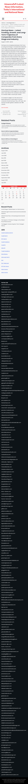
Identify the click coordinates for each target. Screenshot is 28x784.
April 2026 (3, 160)
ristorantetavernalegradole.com (9, 459)
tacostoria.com (5, 444)
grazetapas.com (5, 558)
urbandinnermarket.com (7, 501)
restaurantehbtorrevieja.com (8, 728)
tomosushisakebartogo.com (8, 755)
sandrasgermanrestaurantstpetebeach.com (12, 390)
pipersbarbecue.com (6, 481)
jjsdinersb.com (5, 696)
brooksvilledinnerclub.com (7, 427)
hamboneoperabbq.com (7, 762)
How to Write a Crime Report (9, 139)
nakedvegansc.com (6, 772)
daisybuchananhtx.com (7, 417)
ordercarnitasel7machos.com (8, 343)
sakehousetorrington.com (7, 380)
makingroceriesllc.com (7, 393)
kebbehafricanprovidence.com (9, 319)
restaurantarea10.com (7, 358)
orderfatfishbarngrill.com (7, 634)
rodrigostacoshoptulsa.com (8, 604)
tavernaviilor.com (5, 582)
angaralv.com (4, 348)
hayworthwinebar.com (7, 661)
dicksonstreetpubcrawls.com (8, 457)
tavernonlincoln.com (6, 693)
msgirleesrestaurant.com (7, 531)
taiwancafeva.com (6, 311)
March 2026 (4, 163)
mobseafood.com (6, 454)
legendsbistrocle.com (6, 523)
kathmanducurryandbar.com (8, 590)
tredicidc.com (4, 373)
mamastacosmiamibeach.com (9, 548)
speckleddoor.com (6, 324)
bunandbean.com (5, 356)
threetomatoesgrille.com (7, 595)
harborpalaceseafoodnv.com (8, 452)
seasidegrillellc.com (6, 654)
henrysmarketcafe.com (7, 368)
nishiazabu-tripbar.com (7, 462)
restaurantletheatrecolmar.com (9, 371)
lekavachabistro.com (6, 489)
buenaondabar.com (6, 464)
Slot (2, 260)
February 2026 (4, 165)
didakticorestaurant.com (7, 723)
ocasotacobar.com (6, 437)
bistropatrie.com (5, 420)
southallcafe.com (5, 602)
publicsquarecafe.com (7, 587)
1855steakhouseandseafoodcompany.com (12, 600)
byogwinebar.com (5, 484)
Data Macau (4, 254)
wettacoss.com (5, 442)
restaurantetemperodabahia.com (10, 560)
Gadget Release (6, 123)
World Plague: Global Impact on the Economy (12, 209)
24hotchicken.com (6, 289)
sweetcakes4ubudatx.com (8, 526)
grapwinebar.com (5, 486)
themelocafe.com (6, 737)
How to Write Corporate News (9, 131)
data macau (4, 269)
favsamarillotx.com (6, 676)
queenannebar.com (6, 641)
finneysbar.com (5, 543)
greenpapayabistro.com (7, 577)
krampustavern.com (6, 686)
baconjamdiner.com (6, 664)
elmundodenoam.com (7, 284)
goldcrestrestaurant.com (7, 720)
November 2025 (5, 172)
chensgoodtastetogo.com (8, 649)
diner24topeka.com (6, 575)
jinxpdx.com (4, 341)
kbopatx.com (4, 398)
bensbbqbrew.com (6, 765)
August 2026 (4, 150)
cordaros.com (4, 353)
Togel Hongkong (5, 251)
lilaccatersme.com (6, 321)
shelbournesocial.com (6, 331)
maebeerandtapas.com (7, 614)
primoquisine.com (5, 400)
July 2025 (3, 182)
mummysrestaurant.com (7, 622)
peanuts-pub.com (6, 518)
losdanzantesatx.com (6, 447)
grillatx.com (4, 508)
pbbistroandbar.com (6, 511)
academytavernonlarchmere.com (10, 651)
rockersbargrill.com (6, 538)
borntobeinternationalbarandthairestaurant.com (13, 730)
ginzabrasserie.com (6, 545)
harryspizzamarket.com (7, 750)
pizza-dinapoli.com (6, 334)
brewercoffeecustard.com (8, 329)
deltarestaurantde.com (7, 715)
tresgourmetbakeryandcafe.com (9, 568)
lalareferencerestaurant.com (8, 710)
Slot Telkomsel (5, 263)
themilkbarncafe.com (6, 540)
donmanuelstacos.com (7, 592)
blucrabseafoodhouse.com (8, 533)
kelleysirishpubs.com (6, 683)
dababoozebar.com (6, 688)
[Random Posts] (24, 19)
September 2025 (5, 177)
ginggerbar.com (5, 570)
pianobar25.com (5, 449)
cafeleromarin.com (6, 536)
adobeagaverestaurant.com (8, 698)
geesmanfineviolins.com (7, 309)
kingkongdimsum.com (6, 597)
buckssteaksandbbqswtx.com (9, 617)
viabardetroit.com (6, 435)
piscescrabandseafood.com (8, 681)
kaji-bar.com (4, 607)
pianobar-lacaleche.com (7, 410)
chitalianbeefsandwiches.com (9, 580)
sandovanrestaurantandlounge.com (10, 725)
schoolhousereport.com (7, 412)
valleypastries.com (6, 361)
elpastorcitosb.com (6, 302)
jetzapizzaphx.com (6, 745)
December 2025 (5, 170)
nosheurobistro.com (6, 299)
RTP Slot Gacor (5, 266)
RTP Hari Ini (4, 239)
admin (11, 42)
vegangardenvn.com (6, 767)
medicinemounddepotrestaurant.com (11, 708)
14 (16, 194)
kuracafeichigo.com (6, 733)
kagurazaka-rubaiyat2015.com (9, 292)
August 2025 (4, 180)
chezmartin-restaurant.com (8, 407)
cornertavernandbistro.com (8, 671)
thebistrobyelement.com (7, 439)
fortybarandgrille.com (6, 336)
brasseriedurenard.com (7, 363)
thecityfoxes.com (5, 403)
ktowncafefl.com (5, 528)
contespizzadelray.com (7, 338)
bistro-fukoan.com (6, 491)
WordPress (21, 782)
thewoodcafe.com (6, 304)
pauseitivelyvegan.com (7, 769)
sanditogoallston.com (7, 294)
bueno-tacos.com (6, 646)
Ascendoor (10, 782)
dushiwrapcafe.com (6, 476)
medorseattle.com (6, 494)
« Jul (2, 203)
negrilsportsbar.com (6, 474)
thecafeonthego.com (6, 479)
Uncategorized (4, 107)
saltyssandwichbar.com (7, 513)
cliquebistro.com (5, 425)
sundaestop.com (5, 314)
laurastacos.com (5, 585)
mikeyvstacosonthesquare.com (9, 415)
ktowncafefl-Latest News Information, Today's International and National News (14, 8)
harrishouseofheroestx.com (8, 430)
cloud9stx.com (5, 553)
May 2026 (3, 158)
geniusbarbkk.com (6, 632)
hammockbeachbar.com (7, 521)
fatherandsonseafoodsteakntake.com (11, 422)
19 (9, 196)
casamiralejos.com (6, 395)
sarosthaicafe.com (6, 659)
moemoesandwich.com (7, 691)
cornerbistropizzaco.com (7, 471)
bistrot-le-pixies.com (6, 555)
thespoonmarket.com (7, 385)
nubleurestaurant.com (7, 701)
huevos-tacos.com (6, 499)
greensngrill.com (5, 378)
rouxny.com (4, 366)
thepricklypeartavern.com (7, 619)
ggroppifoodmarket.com (7, 383)
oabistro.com (4, 516)
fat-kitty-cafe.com (6, 735)
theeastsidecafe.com (7, 624)
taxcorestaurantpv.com (7, 678)
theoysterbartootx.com (7, 609)
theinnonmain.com (6, 306)
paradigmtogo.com (6, 503)
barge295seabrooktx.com (7, 636)
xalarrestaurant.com (6, 705)
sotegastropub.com (6, 565)
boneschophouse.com (7, 405)
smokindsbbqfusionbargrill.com (9, 639)
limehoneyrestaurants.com (8, 718)
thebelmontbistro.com (7, 469)
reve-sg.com (4, 346)
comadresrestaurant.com (8, 713)
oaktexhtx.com (5, 627)
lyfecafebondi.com (6, 432)
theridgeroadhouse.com (7, 297)
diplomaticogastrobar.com (8, 757)
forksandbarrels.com (6, 467)
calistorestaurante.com (7, 375)
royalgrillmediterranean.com (8, 656)
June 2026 (3, 155)
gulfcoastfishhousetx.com (8, 629)
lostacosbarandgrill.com (7, 496)
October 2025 (4, 175)
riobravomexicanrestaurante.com (9, 326)
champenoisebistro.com (7, 612)
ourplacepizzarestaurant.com (8, 742)
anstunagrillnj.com (6, 752)
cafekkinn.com (5, 740)
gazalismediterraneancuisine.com (10, 774)
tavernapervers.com (6, 563)
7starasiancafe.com (6, 351)
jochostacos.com (5, 673)
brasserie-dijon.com (6, 644)
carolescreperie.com (6, 388)
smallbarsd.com (5, 287)
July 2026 (3, 153)
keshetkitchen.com (6, 760)
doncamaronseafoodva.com (8, 668)
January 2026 (4, 168)
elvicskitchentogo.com (7, 506)
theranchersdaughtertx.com (8, 666)
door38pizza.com (5, 747)
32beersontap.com (6, 316)
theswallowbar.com (6, 572)
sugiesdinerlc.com (5, 550)
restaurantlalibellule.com (7, 703)
